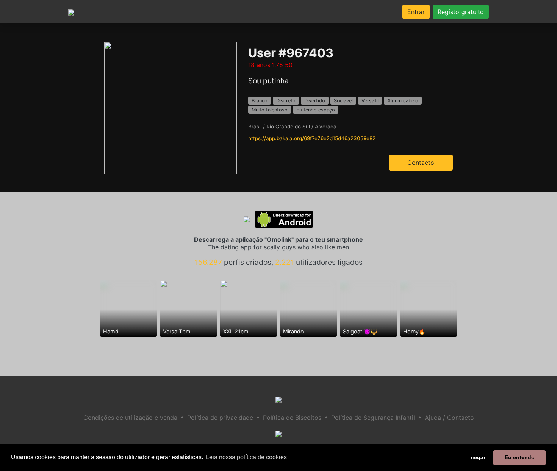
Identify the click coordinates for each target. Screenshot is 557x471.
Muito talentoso (270, 110)
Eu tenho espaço (315, 110)
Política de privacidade (220, 417)
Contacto (420, 162)
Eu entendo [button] (520, 457)
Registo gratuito (461, 12)
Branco (260, 100)
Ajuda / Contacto (449, 417)
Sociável (343, 100)
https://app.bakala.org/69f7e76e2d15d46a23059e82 (312, 138)
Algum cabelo (402, 100)
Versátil (370, 100)
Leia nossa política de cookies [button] (246, 457)
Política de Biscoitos (292, 417)
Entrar (416, 12)
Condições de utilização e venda (130, 417)
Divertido (314, 100)
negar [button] (478, 457)
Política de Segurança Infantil (373, 417)
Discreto (286, 100)
